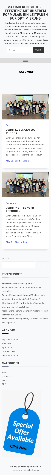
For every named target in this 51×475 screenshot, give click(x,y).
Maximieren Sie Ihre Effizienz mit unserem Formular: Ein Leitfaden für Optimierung (25, 12)
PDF (4, 384)
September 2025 (10, 340)
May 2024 (6, 343)
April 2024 (7, 347)
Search (5, 259)
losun (4, 380)
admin (26, 161)
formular (10, 203)
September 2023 (10, 355)
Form (8, 125)
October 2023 (8, 351)
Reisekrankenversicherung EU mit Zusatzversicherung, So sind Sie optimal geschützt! (22, 287)
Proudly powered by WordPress (25, 466)
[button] (25, 60)
